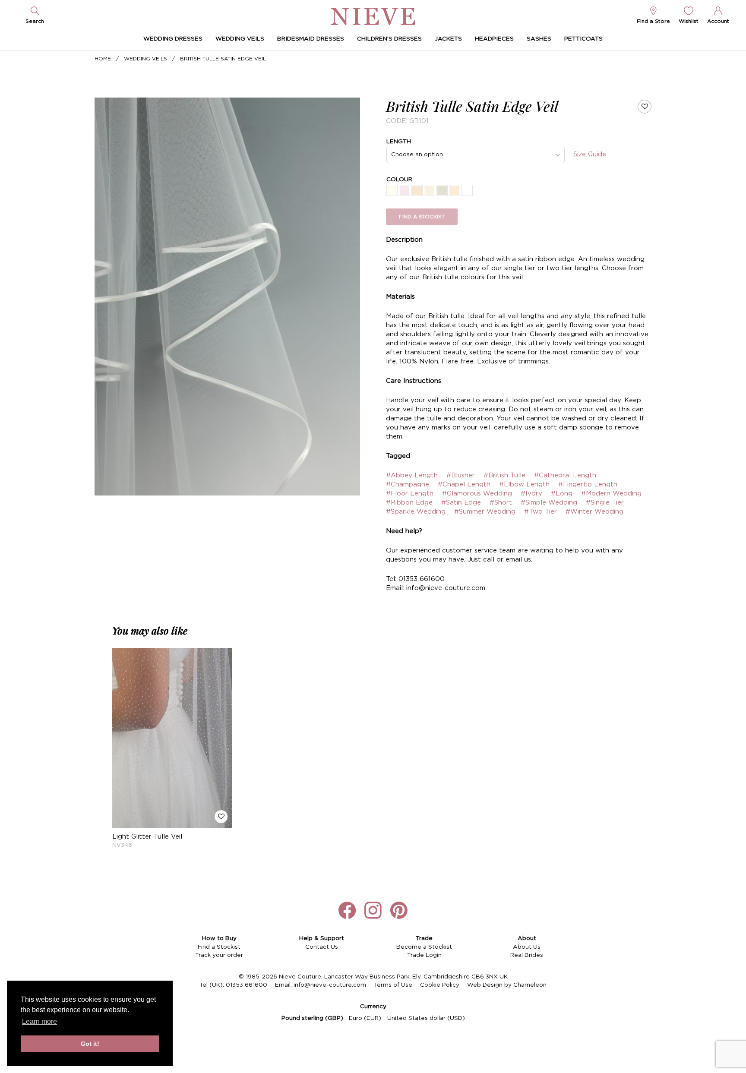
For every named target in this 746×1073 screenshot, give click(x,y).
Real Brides (526, 955)
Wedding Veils (239, 39)
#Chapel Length (464, 484)
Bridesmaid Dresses (310, 39)
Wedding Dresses (172, 39)
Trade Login (424, 955)
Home (103, 58)
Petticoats (583, 39)
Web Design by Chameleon (507, 985)
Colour (399, 180)
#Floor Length (409, 493)
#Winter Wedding (594, 511)
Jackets (448, 39)
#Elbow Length (524, 484)
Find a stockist (422, 216)
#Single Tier (605, 502)
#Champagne (407, 484)
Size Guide (589, 154)
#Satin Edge (461, 502)
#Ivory (531, 493)
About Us (527, 947)
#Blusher (460, 475)
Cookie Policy (439, 985)
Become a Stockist (424, 947)
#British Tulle (504, 475)
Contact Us (321, 947)
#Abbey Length (412, 475)
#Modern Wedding (611, 493)
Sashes (539, 39)
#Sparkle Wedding (416, 511)
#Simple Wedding (549, 502)
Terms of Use (393, 985)
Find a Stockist (219, 947)
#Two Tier (540, 511)
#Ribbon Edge (409, 502)
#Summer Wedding (484, 511)
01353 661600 (246, 985)
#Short (501, 502)
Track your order (219, 955)
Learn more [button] (39, 1021)
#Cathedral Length (565, 475)
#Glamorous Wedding (477, 493)
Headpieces (494, 39)
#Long (561, 493)
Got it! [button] (90, 1043)
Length (398, 142)
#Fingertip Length (587, 484)
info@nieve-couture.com (330, 985)
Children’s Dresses (389, 39)
